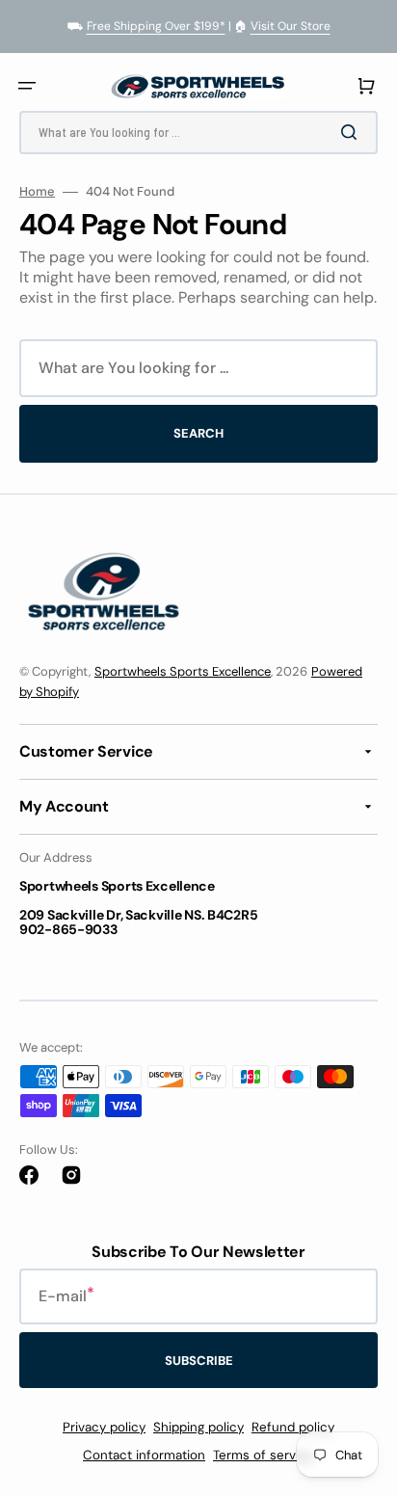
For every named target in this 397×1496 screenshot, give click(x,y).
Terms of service (263, 1455)
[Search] (353, 132)
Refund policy (292, 1427)
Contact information (144, 1455)
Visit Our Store (291, 26)
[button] (27, 86)
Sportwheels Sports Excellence (182, 671)
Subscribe (199, 1360)
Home (37, 192)
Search (198, 433)
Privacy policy (104, 1427)
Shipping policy (198, 1427)
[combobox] (198, 132)
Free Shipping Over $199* (156, 26)
